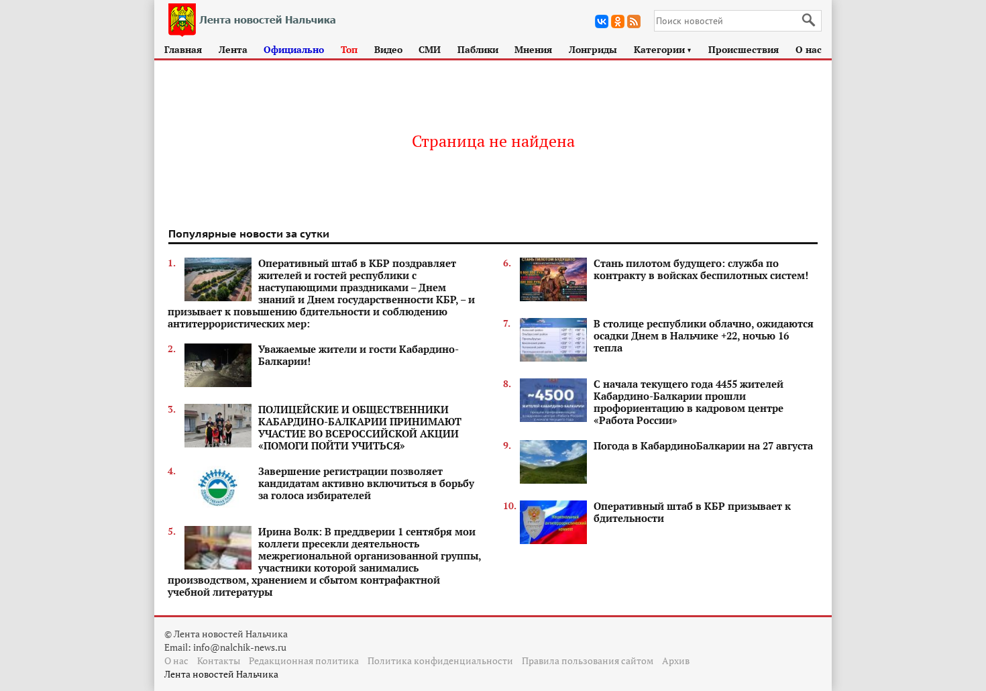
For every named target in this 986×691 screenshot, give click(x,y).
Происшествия (743, 49)
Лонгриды (593, 49)
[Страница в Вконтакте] (601, 21)
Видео (388, 49)
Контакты (218, 660)
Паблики (477, 49)
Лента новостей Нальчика (221, 674)
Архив (676, 660)
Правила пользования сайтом (587, 660)
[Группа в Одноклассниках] (617, 21)
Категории (663, 49)
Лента (233, 49)
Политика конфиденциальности (440, 660)
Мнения (533, 49)
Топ (349, 49)
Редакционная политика (304, 660)
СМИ (430, 49)
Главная (183, 49)
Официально (294, 49)
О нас (809, 49)
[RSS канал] (634, 21)
